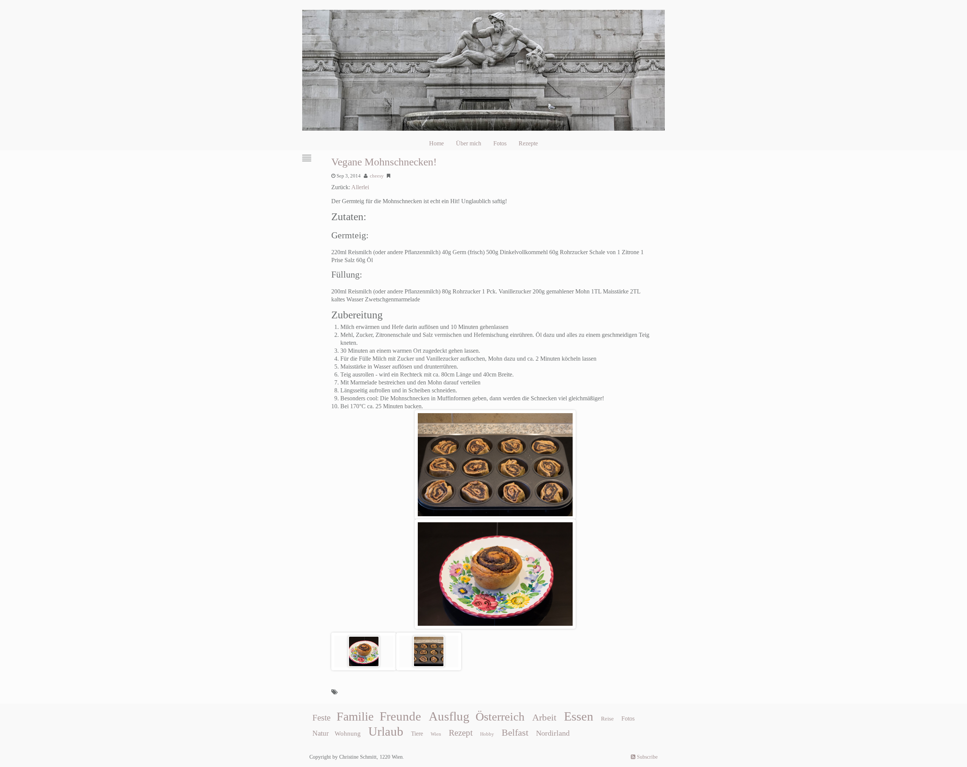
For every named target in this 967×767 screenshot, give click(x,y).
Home (436, 143)
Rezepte (528, 143)
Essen (578, 716)
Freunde (400, 716)
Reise (607, 719)
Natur (320, 733)
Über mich (468, 143)
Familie (355, 716)
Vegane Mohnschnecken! (384, 162)
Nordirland (553, 733)
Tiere (417, 733)
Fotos (500, 143)
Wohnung (348, 733)
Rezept (461, 733)
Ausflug (449, 716)
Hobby (487, 734)
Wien (436, 734)
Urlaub (385, 731)
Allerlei (360, 187)
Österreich (500, 716)
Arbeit (544, 717)
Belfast (515, 732)
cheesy (377, 176)
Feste (321, 717)
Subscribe (646, 757)
